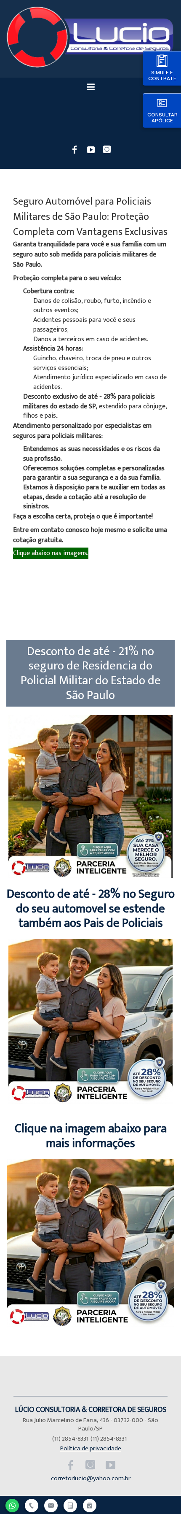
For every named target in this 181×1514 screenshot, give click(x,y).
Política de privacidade (90, 1448)
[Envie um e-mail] (51, 1504)
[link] (74, 149)
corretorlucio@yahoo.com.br (90, 1478)
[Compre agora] (89, 1504)
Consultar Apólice (162, 117)
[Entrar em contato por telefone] (31, 1505)
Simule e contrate (162, 75)
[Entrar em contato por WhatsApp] (12, 1504)
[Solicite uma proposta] (70, 1504)
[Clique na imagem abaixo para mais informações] (91, 1325)
